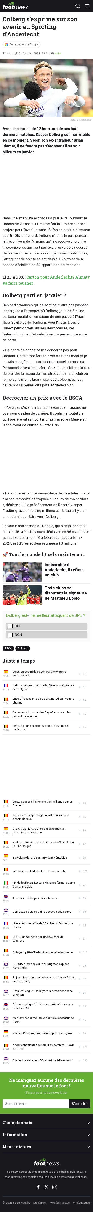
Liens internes (17, 1146)
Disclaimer (40, 1202)
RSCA (8, 648)
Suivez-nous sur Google (24, 44)
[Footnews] (46, 1162)
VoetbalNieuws (60, 1202)
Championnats (17, 1122)
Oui (17, 626)
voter (58, 53)
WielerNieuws (81, 1202)
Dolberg (22, 648)
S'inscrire (80, 1104)
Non (18, 635)
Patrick (7, 53)
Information (15, 1134)
